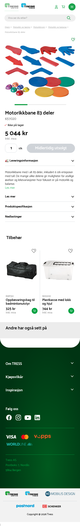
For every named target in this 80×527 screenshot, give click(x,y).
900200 (46, 296)
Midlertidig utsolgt (51, 148)
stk (20, 148)
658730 (10, 296)
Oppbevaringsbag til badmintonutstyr (20, 302)
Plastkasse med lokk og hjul (56, 302)
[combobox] (37, 18)
